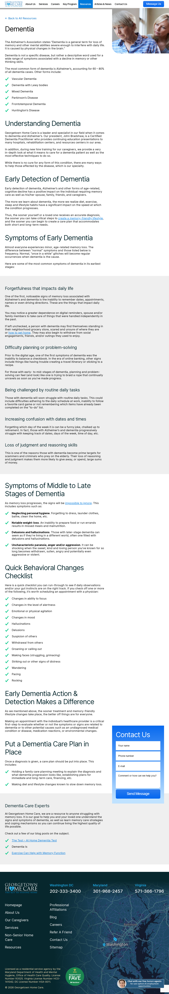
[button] (140, 984)
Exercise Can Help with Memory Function (38, 853)
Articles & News (102, 4)
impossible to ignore (78, 503)
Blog (53, 917)
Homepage (13, 905)
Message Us (153, 3)
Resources (85, 4)
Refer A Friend (61, 932)
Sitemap (56, 947)
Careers (55, 4)
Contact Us (121, 4)
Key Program (70, 4)
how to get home (19, 332)
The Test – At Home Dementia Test (34, 840)
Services (43, 4)
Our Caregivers (16, 920)
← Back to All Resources (20, 18)
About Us (30, 4)
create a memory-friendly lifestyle (80, 218)
